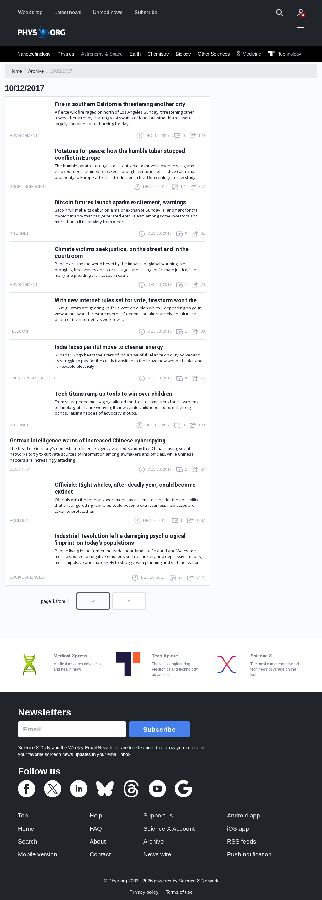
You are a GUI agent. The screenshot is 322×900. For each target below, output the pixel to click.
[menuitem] (34, 53)
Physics (66, 53)
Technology (289, 53)
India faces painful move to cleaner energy (109, 347)
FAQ (96, 828)
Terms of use (179, 892)
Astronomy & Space (102, 53)
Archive (153, 841)
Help (96, 815)
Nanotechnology (34, 53)
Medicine (251, 53)
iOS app (238, 828)
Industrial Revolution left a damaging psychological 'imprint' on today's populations (120, 539)
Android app (243, 815)
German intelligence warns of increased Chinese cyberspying (87, 440)
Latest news (67, 12)
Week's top (30, 12)
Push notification (249, 854)
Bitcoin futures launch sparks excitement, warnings (120, 202)
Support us (158, 815)
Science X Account (169, 828)
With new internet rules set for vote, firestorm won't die (126, 300)
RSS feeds (241, 841)
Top (23, 815)
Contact (100, 854)
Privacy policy (144, 892)
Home (26, 828)
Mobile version (37, 854)
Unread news (108, 12)
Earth (135, 53)
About (98, 841)
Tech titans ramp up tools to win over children (113, 394)
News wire (157, 854)
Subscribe (146, 12)
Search (27, 841)
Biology (183, 53)
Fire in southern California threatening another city (120, 104)
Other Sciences (214, 53)
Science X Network (199, 880)
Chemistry (158, 53)
